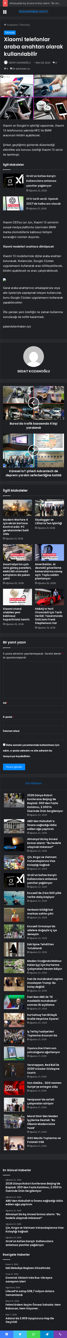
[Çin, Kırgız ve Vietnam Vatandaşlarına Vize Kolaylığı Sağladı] (14, 862)
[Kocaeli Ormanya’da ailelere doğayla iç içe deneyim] (14, 931)
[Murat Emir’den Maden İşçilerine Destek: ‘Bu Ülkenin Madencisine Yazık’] (14, 1121)
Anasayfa (11, 24)
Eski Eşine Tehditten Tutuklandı (40, 946)
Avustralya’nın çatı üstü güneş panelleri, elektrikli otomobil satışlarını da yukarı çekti (17, 571)
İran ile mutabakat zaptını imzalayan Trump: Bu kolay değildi (45, 983)
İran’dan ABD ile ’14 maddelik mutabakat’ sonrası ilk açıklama (42, 1001)
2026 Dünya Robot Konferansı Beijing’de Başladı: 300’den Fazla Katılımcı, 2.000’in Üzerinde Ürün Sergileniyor (45, 803)
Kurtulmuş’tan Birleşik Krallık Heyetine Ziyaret (43, 1017)
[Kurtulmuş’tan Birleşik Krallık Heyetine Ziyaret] (14, 1020)
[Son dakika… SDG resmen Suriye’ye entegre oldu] (14, 1088)
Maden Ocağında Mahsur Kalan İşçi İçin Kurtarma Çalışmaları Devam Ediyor (44, 965)
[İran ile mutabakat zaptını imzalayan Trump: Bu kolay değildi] (14, 984)
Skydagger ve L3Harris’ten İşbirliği (48, 521)
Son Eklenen (33, 783)
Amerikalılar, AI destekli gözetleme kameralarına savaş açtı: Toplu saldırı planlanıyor (48, 571)
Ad (5, 702)
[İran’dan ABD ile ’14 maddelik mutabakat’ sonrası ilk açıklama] (14, 1002)
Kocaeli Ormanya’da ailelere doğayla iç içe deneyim (42, 930)
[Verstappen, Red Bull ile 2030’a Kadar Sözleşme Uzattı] (14, 1070)
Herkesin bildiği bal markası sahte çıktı (40, 911)
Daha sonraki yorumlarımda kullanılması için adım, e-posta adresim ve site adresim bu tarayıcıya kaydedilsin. (31, 750)
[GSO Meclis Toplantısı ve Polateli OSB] (14, 1143)
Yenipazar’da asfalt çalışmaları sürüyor (40, 1101)
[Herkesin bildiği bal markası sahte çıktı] (14, 915)
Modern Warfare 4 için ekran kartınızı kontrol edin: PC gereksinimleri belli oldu (16, 527)
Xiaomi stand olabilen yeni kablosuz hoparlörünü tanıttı (16, 614)
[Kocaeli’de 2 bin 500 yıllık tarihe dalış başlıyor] (14, 898)
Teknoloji (25, 24)
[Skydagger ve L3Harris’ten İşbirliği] (49, 508)
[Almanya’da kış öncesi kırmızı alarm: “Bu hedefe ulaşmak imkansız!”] (14, 844)
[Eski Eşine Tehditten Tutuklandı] (14, 949)
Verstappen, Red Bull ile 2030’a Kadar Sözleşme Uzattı (43, 1069)
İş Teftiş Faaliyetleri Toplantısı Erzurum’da (42, 1033)
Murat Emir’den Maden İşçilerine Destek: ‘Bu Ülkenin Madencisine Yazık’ (42, 1122)
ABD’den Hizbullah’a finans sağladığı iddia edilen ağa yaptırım (42, 825)
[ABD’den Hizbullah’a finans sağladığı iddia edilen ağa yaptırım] (14, 826)
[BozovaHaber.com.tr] (33, 11)
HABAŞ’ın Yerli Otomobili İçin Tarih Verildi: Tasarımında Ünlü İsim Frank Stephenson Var (49, 616)
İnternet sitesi (11, 730)
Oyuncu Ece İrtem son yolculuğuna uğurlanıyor (43, 1050)
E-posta (8, 716)
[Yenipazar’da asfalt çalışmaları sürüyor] (14, 1105)
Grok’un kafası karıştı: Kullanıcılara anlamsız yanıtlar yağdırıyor (41, 181)
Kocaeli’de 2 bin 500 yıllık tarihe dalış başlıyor (44, 895)
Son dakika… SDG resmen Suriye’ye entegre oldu (44, 1085)
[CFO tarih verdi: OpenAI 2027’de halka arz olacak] (13, 203)
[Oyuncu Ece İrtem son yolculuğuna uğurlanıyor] (14, 1053)
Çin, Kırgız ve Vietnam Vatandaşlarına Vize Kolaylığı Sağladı (42, 861)
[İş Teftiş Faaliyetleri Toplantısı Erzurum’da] (14, 1037)
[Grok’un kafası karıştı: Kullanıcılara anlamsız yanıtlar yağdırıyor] (13, 181)
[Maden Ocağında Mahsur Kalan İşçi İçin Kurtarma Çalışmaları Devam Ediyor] (14, 966)
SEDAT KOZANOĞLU (20, 62)
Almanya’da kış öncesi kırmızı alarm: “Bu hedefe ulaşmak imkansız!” (44, 843)
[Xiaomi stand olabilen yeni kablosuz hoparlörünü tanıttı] (17, 597)
